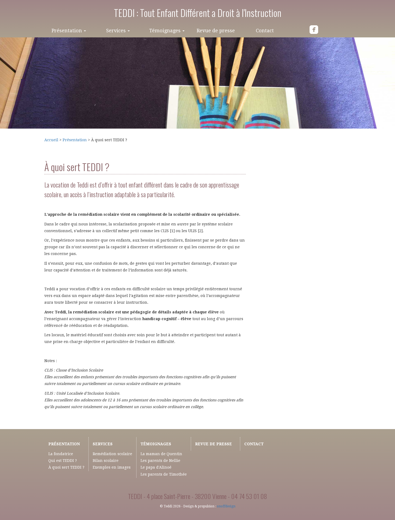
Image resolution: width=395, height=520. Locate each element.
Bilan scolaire (106, 460)
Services (103, 444)
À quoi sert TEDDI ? (66, 467)
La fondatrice (60, 454)
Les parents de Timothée (164, 474)
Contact (265, 30)
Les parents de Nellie (160, 460)
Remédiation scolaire (112, 454)
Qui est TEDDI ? (62, 460)
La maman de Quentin (161, 454)
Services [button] (116, 30)
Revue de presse (216, 30)
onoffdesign (226, 506)
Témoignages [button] (165, 30)
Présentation (75, 140)
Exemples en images (112, 467)
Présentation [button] (67, 30)
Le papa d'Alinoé (156, 467)
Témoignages (156, 444)
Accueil (51, 140)
